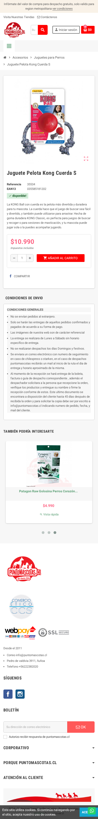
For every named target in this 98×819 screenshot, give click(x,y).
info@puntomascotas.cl (31, 655)
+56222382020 (28, 666)
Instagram (20, 694)
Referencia (14, 184)
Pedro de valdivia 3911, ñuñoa (26, 661)
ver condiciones (62, 8)
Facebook (8, 694)
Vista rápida (49, 514)
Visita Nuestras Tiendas (18, 17)
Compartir (21, 276)
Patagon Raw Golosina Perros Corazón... (48, 491)
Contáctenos (48, 17)
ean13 (11, 189)
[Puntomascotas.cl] (14, 29)
